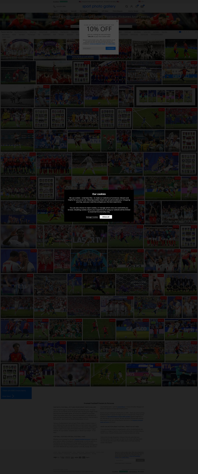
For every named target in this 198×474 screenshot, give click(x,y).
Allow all (105, 217)
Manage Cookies (92, 217)
